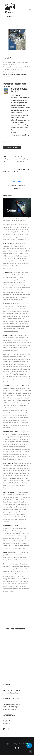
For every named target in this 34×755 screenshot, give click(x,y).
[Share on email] (17, 171)
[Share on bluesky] (29, 169)
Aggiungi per (20, 135)
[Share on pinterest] (21, 169)
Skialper (27, 159)
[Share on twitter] (16, 169)
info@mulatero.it (8, 721)
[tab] (17, 186)
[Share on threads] (19, 169)
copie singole (18, 159)
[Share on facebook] (14, 169)
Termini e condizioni (12, 693)
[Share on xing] (15, 171)
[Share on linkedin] (24, 169)
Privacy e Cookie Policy (13, 690)
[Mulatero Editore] (9, 10)
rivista (16, 161)
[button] (29, 9)
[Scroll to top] (30, 751)
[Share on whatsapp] (26, 169)
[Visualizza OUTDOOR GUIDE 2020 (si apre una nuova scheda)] (18, 91)
